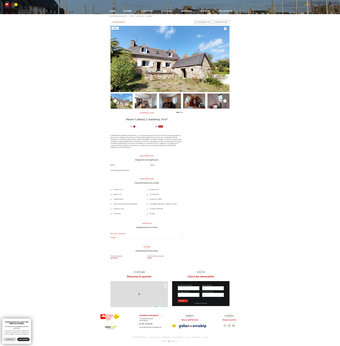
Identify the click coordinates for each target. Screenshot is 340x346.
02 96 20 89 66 (146, 323)
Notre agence (167, 11)
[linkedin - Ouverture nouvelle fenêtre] (233, 325)
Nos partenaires (165, 337)
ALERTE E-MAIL (147, 11)
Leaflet (150, 306)
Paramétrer (10, 339)
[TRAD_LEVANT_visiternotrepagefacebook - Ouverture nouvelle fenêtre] (225, 325)
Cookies (206, 337)
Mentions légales (177, 337)
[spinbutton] (213, 295)
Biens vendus (186, 11)
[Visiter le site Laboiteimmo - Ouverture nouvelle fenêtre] (173, 341)
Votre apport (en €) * (184, 292)
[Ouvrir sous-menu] (135, 11)
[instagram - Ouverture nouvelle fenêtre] (229, 325)
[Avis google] (307, 3)
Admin (186, 337)
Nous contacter (225, 11)
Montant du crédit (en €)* (185, 285)
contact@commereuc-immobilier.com (150, 327)
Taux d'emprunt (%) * (208, 292)
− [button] (165, 286)
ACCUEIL (112, 11)
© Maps (156, 306)
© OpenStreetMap (163, 306)
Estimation (205, 11)
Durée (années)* (207, 285)
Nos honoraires (154, 337)
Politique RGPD (196, 337)
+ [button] (165, 283)
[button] (225, 101)
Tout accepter (23, 339)
